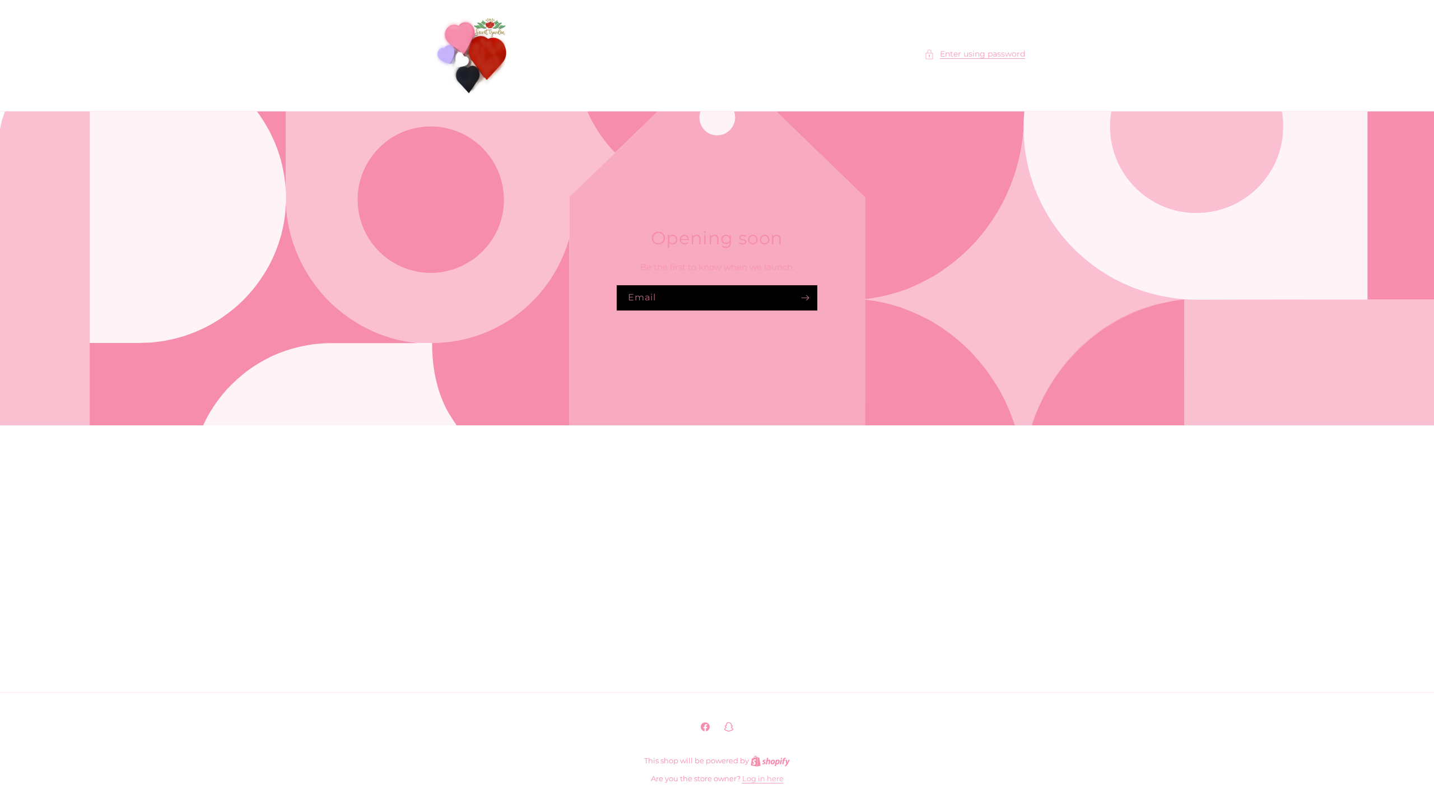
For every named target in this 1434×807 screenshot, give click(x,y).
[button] (974, 54)
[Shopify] (770, 760)
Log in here (763, 778)
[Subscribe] (805, 298)
